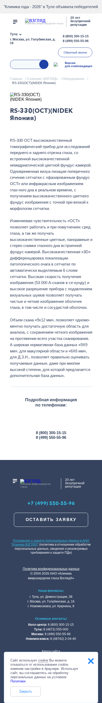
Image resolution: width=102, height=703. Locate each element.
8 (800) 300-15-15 (76, 36)
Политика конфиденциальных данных (51, 569)
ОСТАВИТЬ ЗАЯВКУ (51, 519)
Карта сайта (51, 651)
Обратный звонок (75, 52)
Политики (17, 681)
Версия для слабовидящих (78, 64)
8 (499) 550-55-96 (76, 41)
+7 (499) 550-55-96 (51, 503)
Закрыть (25, 691)
